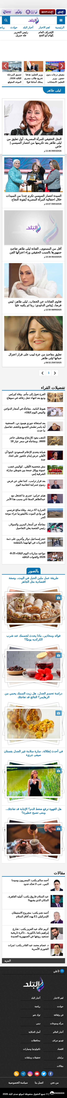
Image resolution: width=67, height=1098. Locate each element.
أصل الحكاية (34, 1032)
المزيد (7, 960)
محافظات (35, 1040)
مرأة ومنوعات (56, 1023)
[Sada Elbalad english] (7, 11)
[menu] (61, 20)
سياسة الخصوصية (18, 1082)
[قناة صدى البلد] (61, 11)
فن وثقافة (58, 1015)
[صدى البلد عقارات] (18, 11)
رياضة (37, 1006)
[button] (62, 65)
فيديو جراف (57, 1040)
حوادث (13, 27)
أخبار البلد (28, 27)
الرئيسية (59, 27)
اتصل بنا (39, 1082)
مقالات (60, 1066)
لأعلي (56, 971)
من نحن (54, 1082)
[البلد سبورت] (47, 11)
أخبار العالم (58, 1032)
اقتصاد (60, 1049)
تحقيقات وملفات (32, 1057)
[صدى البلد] (33, 20)
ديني (38, 1023)
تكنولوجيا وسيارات (31, 1049)
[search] (6, 20)
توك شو (36, 1015)
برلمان (60, 1057)
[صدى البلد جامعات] (31, 11)
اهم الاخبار (44, 27)
